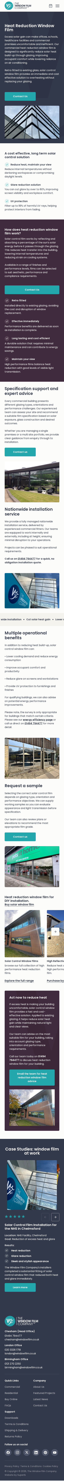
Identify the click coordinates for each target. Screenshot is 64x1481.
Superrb (21, 1474)
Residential (11, 1393)
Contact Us (40, 1405)
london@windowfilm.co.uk (20, 1353)
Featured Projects (44, 1393)
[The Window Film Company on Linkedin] (36, 1452)
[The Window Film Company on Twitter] (26, 1452)
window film (46, 48)
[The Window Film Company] (27, 6)
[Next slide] (55, 1217)
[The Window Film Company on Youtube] (54, 1452)
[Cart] (51, 6)
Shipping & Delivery (16, 1430)
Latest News (40, 1399)
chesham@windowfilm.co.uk (22, 1339)
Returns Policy (13, 1436)
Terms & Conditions (17, 1424)
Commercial (12, 1387)
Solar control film (15, 239)
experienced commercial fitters (24, 529)
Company (39, 1380)
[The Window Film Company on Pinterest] (45, 1452)
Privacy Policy (12, 1466)
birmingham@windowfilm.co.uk (24, 1367)
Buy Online (11, 1399)
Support (10, 1411)
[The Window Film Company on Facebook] (8, 1452)
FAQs (8, 1405)
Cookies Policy (50, 1466)
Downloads (11, 1418)
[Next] (55, 932)
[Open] (56, 5)
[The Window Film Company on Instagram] (17, 1452)
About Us (38, 1387)
